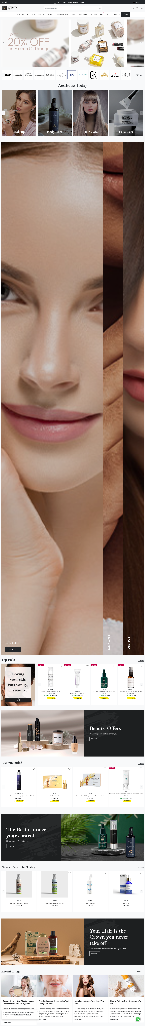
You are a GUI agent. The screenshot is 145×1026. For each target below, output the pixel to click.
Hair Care (31, 14)
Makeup (51, 14)
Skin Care (20, 14)
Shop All (12, 649)
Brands (117, 14)
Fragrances (83, 14)
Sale (127, 14)
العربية (4, 2)
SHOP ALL (11, 846)
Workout (94, 14)
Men (73, 14)
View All (141, 660)
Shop (109, 14)
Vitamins (41, 14)
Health (102, 13)
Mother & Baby (62, 14)
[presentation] (3, 43)
